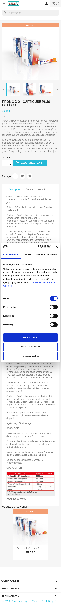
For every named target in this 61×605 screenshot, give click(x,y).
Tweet (22, 176)
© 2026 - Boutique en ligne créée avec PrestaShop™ (29, 601)
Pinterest (29, 176)
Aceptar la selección (31, 347)
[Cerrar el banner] (57, 247)
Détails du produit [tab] (35, 189)
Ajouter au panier (30, 162)
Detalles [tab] (28, 254)
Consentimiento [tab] (11, 254)
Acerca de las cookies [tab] (47, 254)
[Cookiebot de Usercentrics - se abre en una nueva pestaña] (38, 246)
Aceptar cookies (31, 337)
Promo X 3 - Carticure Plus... (30, 548)
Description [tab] (15, 189)
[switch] (54, 307)
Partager (15, 176)
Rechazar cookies (30, 356)
